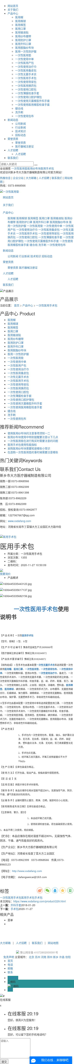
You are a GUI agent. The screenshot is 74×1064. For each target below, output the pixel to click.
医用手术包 (47, 168)
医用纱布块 (34, 168)
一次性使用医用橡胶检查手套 (32, 104)
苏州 (37, 957)
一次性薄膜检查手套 (27, 93)
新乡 (55, 957)
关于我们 (13, 9)
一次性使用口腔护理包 (28, 97)
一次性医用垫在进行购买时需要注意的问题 (33, 441)
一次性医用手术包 (25, 78)
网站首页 (13, 6)
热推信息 (5, 178)
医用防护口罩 (23, 40)
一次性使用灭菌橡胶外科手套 (32, 101)
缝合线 (19, 108)
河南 (43, 957)
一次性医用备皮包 (25, 70)
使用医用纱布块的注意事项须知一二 (29, 433)
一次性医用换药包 (25, 85)
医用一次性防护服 (25, 51)
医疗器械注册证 (24, 146)
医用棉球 (20, 21)
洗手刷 (19, 112)
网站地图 (53, 943)
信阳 (68, 957)
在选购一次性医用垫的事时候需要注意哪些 (33, 452)
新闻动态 (13, 120)
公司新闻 (20, 123)
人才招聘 (13, 150)
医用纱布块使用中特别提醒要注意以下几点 (33, 437)
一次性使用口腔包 (25, 89)
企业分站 (18, 178)
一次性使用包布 (24, 116)
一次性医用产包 (24, 63)
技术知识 (20, 131)
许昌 (62, 957)
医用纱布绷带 (23, 36)
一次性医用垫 (23, 55)
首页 (16, 305)
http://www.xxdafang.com (27, 871)
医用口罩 (20, 28)
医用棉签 (20, 25)
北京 (31, 957)
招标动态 (20, 135)
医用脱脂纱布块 (24, 47)
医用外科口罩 (23, 44)
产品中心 (13, 13)
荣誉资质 (13, 139)
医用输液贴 (21, 32)
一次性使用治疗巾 (25, 66)
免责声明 (8, 957)
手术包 (39, 897)
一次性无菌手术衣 (25, 74)
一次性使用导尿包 (25, 82)
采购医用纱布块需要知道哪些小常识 (29, 448)
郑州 (49, 957)
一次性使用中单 (24, 59)
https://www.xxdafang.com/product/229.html (39, 901)
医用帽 (19, 17)
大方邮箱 (31, 178)
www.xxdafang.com (19, 521)
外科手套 (16, 905)
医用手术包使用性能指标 (22, 444)
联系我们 (13, 158)
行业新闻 (20, 127)
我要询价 (5, 574)
